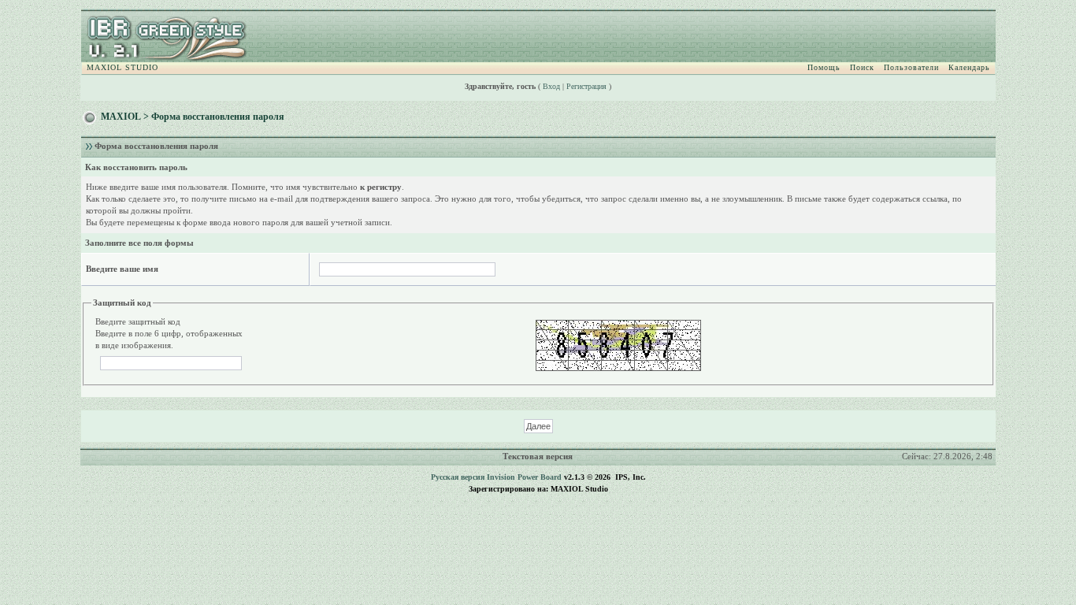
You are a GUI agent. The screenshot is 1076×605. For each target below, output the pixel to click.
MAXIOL (121, 116)
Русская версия (457, 477)
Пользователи (911, 67)
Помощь (823, 67)
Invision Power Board (524, 477)
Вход (551, 86)
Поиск (862, 67)
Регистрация (586, 86)
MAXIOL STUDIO (122, 67)
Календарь (969, 67)
